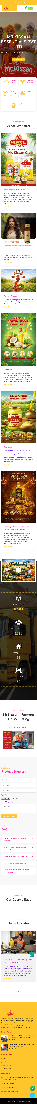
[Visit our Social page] (12, 2)
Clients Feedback (8, 1065)
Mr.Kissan (27, 1101)
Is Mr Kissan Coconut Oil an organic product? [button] (15, 839)
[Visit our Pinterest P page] (15, 2)
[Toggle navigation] (30, 8)
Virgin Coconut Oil (11, 369)
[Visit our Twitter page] (25, 2)
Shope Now (18, 62)
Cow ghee (8, 447)
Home (4, 1058)
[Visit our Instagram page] (18, 2)
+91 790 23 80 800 (9, 1087)
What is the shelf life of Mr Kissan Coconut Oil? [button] (15, 848)
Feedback (6, 1062)
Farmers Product (10, 296)
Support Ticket (7, 1068)
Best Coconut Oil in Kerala (14, 189)
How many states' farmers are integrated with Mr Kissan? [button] (17, 871)
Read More (7, 206)
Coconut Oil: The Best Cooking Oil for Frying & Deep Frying (21, 1045)
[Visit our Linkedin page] (21, 2)
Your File (4, 795)
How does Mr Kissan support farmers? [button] (16, 856)
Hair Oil (7, 252)
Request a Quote (9, 816)
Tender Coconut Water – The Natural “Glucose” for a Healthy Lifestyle (21, 1037)
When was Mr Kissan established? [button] (15, 863)
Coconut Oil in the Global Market (16, 960)
